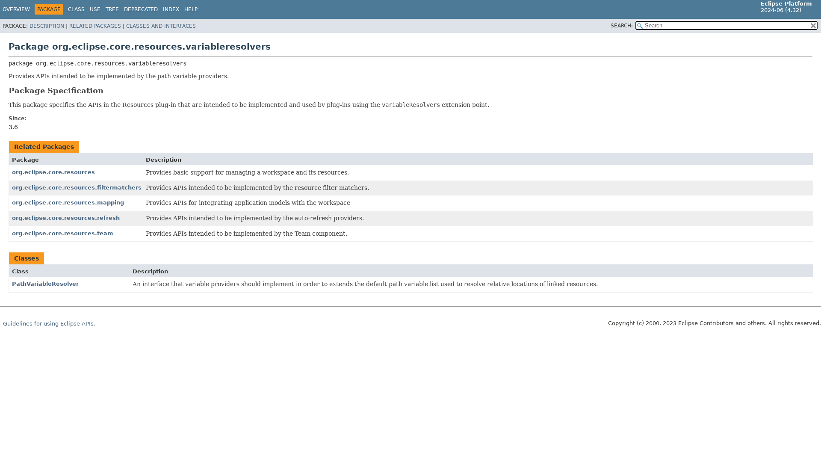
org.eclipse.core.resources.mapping (68, 202)
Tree (112, 9)
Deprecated (141, 9)
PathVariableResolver (45, 284)
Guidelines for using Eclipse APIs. (49, 323)
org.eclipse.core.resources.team (62, 233)
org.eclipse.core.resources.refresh (66, 218)
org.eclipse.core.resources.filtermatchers (77, 187)
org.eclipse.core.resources (53, 172)
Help (191, 9)
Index (171, 9)
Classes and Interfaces (161, 26)
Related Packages (95, 26)
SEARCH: (622, 26)
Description (47, 26)
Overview (16, 9)
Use (95, 9)
